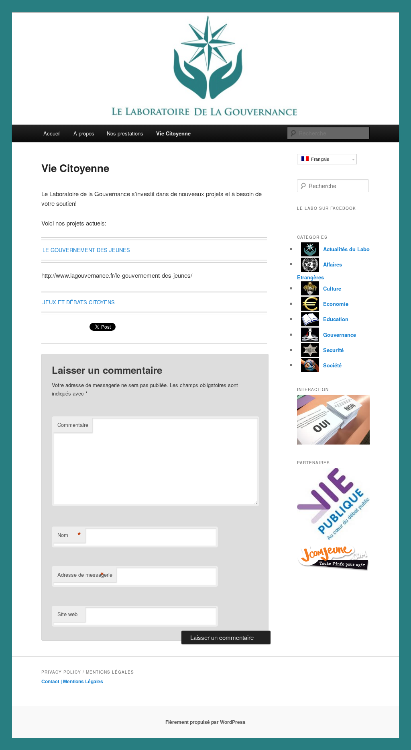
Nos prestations (125, 133)
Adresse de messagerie (84, 574)
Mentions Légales (83, 681)
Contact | (52, 681)
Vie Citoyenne (173, 133)
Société (332, 365)
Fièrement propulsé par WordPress (205, 721)
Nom (69, 535)
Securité (333, 350)
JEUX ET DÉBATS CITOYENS (79, 302)
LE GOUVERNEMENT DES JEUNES (86, 250)
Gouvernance (339, 334)
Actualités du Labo (346, 249)
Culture (332, 288)
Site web (67, 614)
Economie (335, 303)
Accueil (52, 133)
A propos (83, 133)
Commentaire (72, 424)
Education (335, 319)
